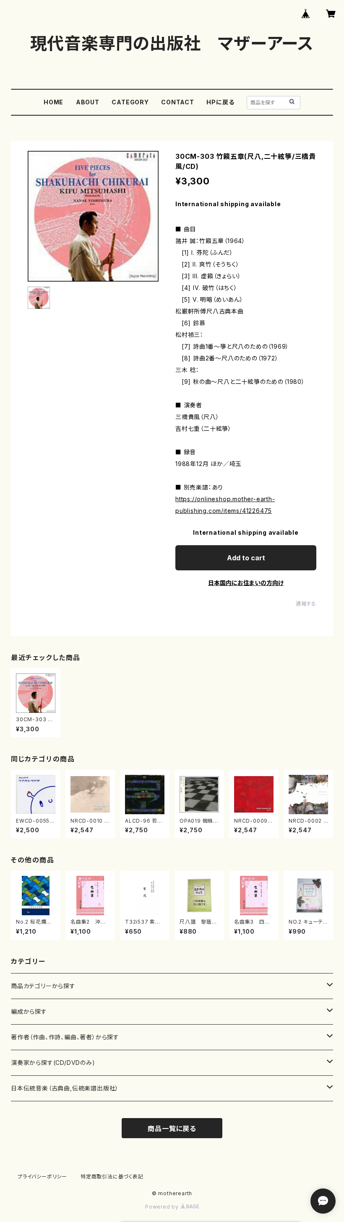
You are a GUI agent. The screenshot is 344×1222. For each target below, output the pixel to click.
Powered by (162, 1207)
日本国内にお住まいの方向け (246, 582)
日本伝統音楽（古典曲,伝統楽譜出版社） (65, 1088)
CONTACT (177, 102)
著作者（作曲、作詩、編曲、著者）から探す (65, 1037)
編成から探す (29, 1011)
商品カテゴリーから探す (43, 985)
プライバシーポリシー (42, 1176)
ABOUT (87, 102)
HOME (53, 102)
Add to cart (246, 558)
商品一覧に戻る (172, 1128)
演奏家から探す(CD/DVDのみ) (53, 1062)
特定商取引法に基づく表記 (112, 1176)
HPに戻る (220, 102)
